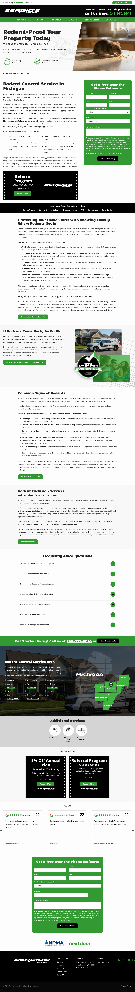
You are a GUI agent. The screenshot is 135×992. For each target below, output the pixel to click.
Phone (88, 101)
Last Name (112, 93)
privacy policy (118, 153)
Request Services (28, 542)
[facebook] (119, 959)
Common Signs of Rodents (49, 210)
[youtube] (129, 959)
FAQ (82, 210)
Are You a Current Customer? (96, 108)
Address (89, 118)
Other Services (107, 210)
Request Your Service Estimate (33, 317)
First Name (89, 93)
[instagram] (124, 959)
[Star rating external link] (35, 3)
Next (133, 831)
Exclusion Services (70, 210)
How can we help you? (93, 127)
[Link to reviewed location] (22, 815)
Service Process (29, 210)
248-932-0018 (79, 641)
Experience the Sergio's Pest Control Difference (24, 362)
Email (110, 101)
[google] (133, 959)
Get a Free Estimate (108, 641)
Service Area (93, 210)
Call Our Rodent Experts (30, 477)
